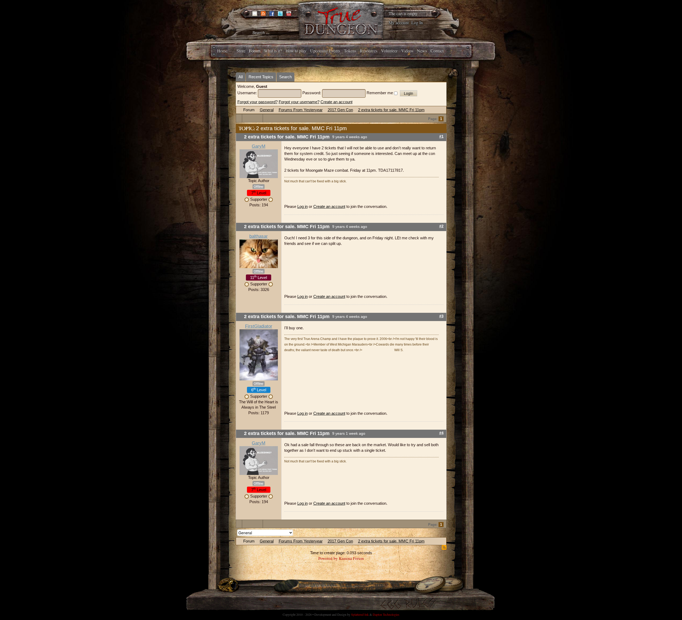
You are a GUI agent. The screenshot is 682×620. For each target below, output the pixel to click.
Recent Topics (261, 77)
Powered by (328, 558)
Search (285, 77)
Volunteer (389, 51)
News (422, 51)
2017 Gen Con (340, 110)
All (240, 77)
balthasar (258, 236)
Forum (254, 51)
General (267, 110)
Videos (407, 51)
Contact (437, 51)
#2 (441, 226)
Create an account (336, 102)
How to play (296, 51)
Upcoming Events (325, 51)
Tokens (350, 51)
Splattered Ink (360, 614)
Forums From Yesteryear (301, 110)
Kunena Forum (351, 558)
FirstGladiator (258, 326)
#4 (441, 433)
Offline (258, 186)
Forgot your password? (257, 102)
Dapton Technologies (386, 614)
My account (399, 22)
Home (222, 51)
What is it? (273, 51)
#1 (441, 136)
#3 (441, 316)
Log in (302, 206)
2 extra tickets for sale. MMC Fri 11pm (391, 110)
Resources (368, 51)
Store (241, 51)
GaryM (258, 146)
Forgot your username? (299, 102)
